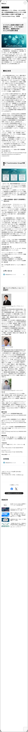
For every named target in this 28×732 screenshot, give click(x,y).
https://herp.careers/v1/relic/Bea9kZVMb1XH (12, 447)
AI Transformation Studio (12, 125)
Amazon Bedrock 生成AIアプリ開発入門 (16, 408)
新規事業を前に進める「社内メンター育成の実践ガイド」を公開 (18, 520)
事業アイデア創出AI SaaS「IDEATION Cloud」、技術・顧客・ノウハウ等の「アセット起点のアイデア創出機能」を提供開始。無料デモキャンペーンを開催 (18, 514)
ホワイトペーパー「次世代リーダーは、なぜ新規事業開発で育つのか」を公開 (18, 509)
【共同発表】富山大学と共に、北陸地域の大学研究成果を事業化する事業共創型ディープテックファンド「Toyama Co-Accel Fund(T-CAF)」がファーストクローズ (18, 525)
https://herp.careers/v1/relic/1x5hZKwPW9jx (12, 452)
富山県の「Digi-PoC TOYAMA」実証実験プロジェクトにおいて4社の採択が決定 (18, 504)
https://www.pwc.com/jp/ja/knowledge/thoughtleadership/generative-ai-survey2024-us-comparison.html (14, 154)
